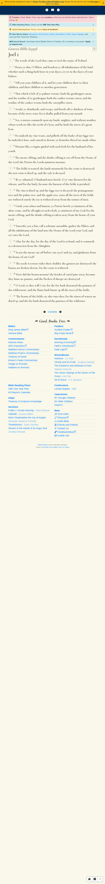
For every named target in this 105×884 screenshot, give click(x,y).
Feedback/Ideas (66, 432)
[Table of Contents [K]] (52, 10)
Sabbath (20, 414)
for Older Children (63, 401)
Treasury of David (17, 356)
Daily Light (60, 349)
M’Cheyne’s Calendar (19, 392)
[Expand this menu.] (100, 879)
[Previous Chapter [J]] (47, 10)
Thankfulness (23, 424)
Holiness (63, 358)
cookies (48, 17)
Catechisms (60, 394)
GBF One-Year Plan (51, 25)
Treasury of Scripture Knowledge (25, 401)
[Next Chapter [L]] (58, 10)
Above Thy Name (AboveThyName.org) (48, 2)
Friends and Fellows (67, 424)
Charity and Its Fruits (74, 362)
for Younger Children (64, 398)
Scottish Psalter (63, 329)
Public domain (43, 445)
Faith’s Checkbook (64, 346)
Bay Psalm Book (63, 333)
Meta (57, 410)
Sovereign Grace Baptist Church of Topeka (56, 447)
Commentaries (16, 339)
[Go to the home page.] (89, 879)
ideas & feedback (50, 29)
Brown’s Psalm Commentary (22, 360)
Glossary (62, 417)
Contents (52, 312)
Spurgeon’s (38, 34)
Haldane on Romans (18, 367)
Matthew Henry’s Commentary (23, 349)
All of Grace (68, 380)
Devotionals (60, 339)
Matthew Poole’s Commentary (23, 353)
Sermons (13, 407)
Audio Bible (63, 421)
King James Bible (18, 329)
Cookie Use (63, 435)
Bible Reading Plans (19, 385)
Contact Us (63, 428)
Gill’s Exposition (17, 346)
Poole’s (57, 34)
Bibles (11, 326)
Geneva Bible (15, 333)
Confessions (61, 385)
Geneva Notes (15, 342)
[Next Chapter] (60, 312)
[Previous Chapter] (44, 312)
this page (94, 2)
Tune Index (63, 414)
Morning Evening (65, 342)
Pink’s (75, 34)
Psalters (58, 326)
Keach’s (58, 405)
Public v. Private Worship (29, 410)
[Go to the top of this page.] (95, 879)
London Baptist (65, 389)
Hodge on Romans (18, 364)
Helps (11, 398)
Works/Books (61, 355)
